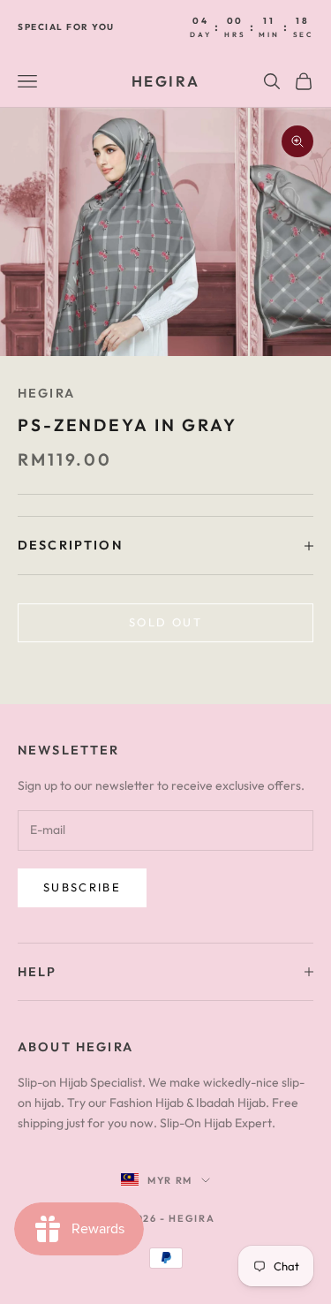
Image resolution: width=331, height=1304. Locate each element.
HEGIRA (46, 393)
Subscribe (82, 887)
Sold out (165, 622)
